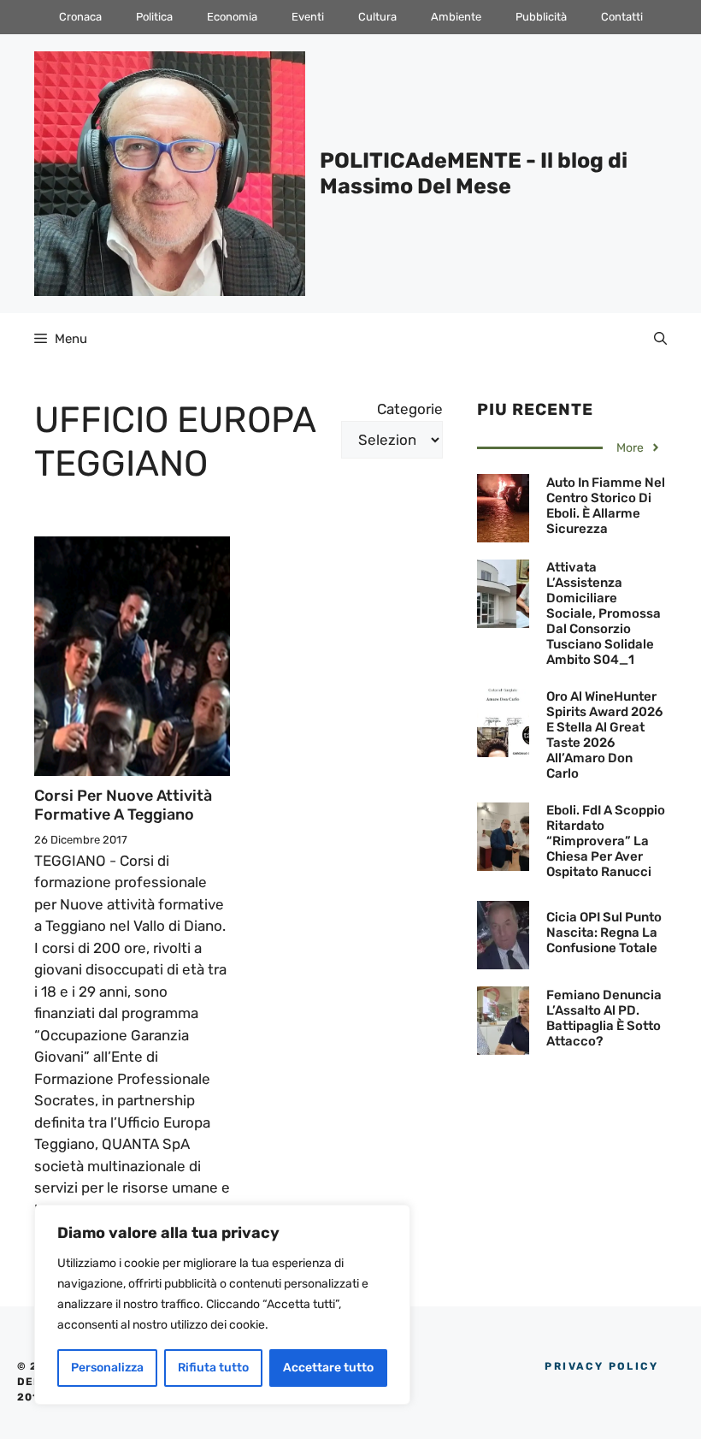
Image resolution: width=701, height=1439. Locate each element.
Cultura (377, 16)
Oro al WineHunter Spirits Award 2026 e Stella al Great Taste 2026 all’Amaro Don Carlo (604, 735)
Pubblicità (541, 16)
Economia (232, 16)
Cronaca (80, 16)
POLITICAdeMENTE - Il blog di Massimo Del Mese (473, 173)
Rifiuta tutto (213, 1367)
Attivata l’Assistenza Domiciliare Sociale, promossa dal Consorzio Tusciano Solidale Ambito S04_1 (603, 613)
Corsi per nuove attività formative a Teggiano (123, 805)
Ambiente (456, 16)
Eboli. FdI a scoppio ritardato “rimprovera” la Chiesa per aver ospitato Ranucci (605, 840)
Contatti (622, 16)
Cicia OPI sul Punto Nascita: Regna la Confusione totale (604, 932)
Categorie (410, 408)
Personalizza (107, 1367)
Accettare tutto (328, 1367)
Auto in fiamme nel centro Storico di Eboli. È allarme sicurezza (605, 505)
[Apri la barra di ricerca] (660, 338)
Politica (154, 16)
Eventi (308, 16)
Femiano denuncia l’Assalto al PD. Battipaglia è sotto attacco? (604, 1018)
